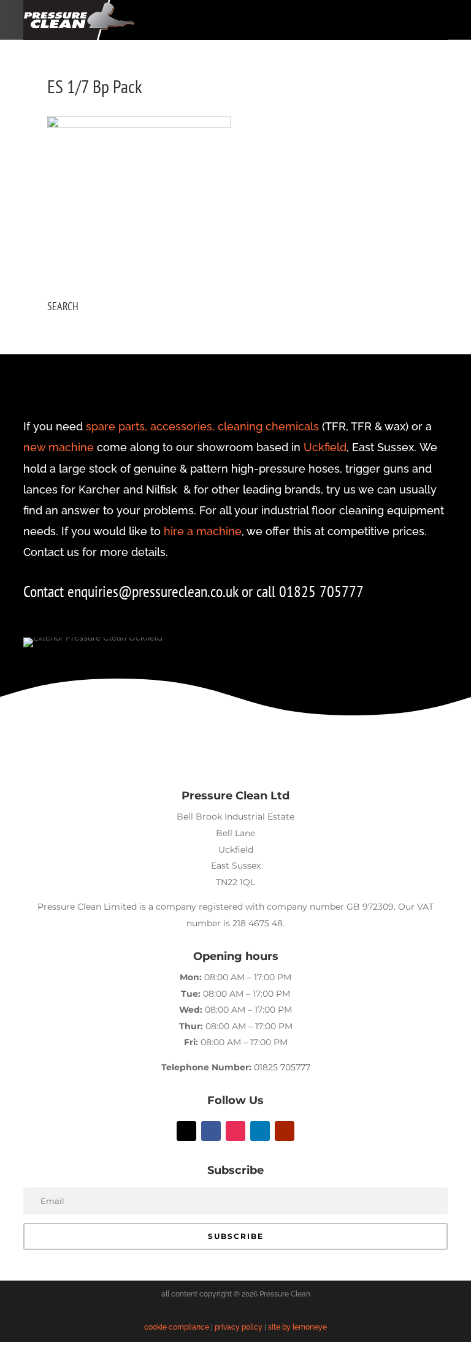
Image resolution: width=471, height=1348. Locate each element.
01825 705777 (282, 1067)
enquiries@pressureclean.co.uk (154, 591)
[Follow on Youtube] (284, 1131)
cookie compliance (176, 1327)
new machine (58, 447)
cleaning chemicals (268, 426)
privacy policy (238, 1327)
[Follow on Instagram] (235, 1131)
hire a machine (203, 531)
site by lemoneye (297, 1327)
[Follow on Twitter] (186, 1131)
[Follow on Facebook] (211, 1131)
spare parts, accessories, (150, 426)
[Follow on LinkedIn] (260, 1131)
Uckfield (325, 447)
